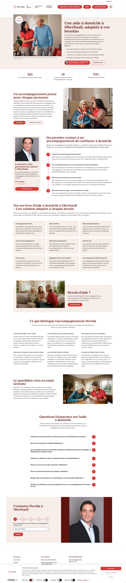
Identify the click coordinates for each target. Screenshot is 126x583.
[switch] (46, 580)
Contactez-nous (98, 62)
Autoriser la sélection (111, 572)
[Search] (111, 7)
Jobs (87, 7)
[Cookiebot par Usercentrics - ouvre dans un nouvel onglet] (12, 580)
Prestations (19, 122)
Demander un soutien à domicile (70, 7)
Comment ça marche (35, 122)
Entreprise (16, 557)
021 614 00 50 (100, 7)
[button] (109, 1)
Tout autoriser (110, 568)
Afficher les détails (82, 580)
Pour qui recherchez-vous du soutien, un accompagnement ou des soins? (30, 524)
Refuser (111, 577)
